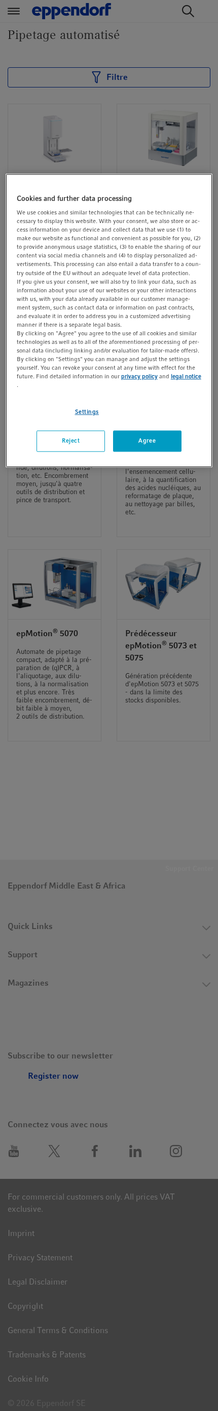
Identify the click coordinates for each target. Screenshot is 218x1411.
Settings (87, 412)
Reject (71, 441)
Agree (147, 441)
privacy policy (139, 376)
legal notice (186, 376)
